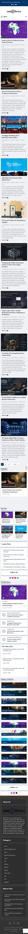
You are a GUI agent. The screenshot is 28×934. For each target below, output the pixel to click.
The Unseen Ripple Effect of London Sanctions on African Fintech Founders (13, 439)
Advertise (21, 929)
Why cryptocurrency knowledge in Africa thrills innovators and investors (13, 669)
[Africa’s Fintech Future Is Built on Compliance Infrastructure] (14, 80)
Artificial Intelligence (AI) (10, 849)
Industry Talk (19, 259)
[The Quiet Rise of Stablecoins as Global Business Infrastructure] (14, 386)
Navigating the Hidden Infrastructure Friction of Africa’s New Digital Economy (13, 265)
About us (7, 927)
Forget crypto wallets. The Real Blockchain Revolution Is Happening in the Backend (13, 312)
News (6, 36)
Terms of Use (14, 931)
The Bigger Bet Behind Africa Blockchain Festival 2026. (10, 136)
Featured (4, 132)
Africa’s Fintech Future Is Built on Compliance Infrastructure (11, 92)
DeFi (3, 36)
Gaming (6, 870)
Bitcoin (5, 852)
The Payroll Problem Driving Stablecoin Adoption (14, 567)
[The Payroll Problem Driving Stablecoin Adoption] (14, 209)
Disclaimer (15, 929)
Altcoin (5, 846)
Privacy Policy (20, 927)
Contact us (12, 927)
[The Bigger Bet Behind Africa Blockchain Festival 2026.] (14, 125)
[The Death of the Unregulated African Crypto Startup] (14, 342)
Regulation (12, 349)
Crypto (5, 858)
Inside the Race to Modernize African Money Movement (6, 521)
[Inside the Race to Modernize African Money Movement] (14, 29)
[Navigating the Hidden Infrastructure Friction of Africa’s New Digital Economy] (14, 252)
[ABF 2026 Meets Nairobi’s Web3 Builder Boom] (14, 167)
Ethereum (6, 864)
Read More (4, 68)
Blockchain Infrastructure (8, 88)
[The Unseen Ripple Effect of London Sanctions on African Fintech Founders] (14, 427)
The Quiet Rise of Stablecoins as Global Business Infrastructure (14, 398)
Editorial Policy (8, 929)
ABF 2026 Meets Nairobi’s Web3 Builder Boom (11, 2)
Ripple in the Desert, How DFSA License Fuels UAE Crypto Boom (13, 659)
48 (15, 464)
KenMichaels (6, 45)
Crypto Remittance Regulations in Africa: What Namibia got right (13, 650)
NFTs (5, 879)
